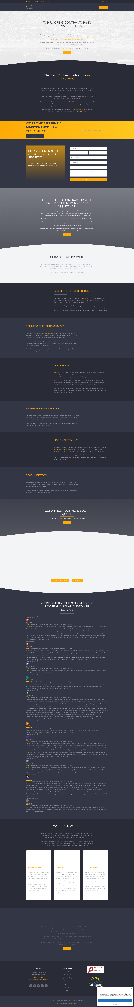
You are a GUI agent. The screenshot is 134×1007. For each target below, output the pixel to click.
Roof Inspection (36, 475)
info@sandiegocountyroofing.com (38, 979)
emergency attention (56, 420)
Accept (115, 1000)
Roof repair (57, 372)
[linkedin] (42, 985)
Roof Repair (61, 365)
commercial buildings (46, 333)
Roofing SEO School (73, 1003)
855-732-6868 (104, 1)
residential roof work (85, 298)
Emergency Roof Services (42, 408)
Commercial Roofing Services (45, 326)
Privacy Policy (59, 1003)
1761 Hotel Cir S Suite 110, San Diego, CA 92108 (39, 1)
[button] (131, 989)
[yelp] (46, 985)
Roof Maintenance (66, 440)
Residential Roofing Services (73, 290)
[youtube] (38, 985)
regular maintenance (60, 449)
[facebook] (34, 985)
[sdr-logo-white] (96, 977)
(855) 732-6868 (81, 111)
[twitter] (30, 985)
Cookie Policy (114, 1004)
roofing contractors (68, 48)
